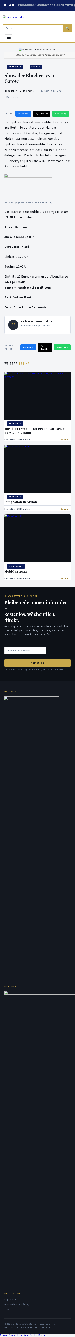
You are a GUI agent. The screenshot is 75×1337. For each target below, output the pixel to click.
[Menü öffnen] (8, 37)
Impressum (10, 1299)
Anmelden (37, 663)
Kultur (35, 67)
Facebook (23, 113)
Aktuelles (15, 67)
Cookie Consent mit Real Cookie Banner (23, 1335)
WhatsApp (60, 113)
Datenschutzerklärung (16, 1304)
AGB (6, 1309)
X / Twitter (42, 113)
